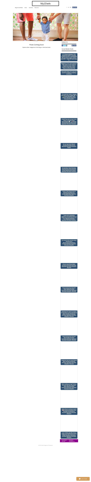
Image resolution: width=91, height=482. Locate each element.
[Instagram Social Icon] (66, 45)
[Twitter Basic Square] (64, 45)
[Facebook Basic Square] (62, 45)
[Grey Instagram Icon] (70, 7)
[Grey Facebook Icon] (67, 7)
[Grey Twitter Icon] (68, 7)
